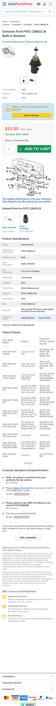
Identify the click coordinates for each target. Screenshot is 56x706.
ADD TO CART (37, 149)
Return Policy (45, 318)
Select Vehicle (31, 115)
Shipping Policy (28, 318)
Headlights (16, 25)
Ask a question (28, 537)
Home (4, 22)
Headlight (28, 25)
